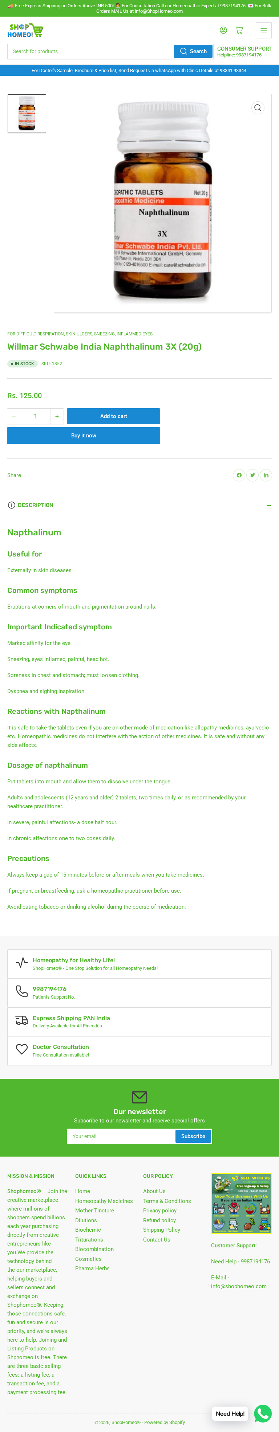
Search (198, 51)
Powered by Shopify (164, 1422)
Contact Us (156, 1239)
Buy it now (83, 435)
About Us (154, 1191)
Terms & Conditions (167, 1201)
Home (82, 1191)
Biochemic (88, 1230)
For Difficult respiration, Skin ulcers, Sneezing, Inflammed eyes (80, 334)
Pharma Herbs (92, 1268)
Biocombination (94, 1249)
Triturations (89, 1239)
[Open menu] (264, 30)
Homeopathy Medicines (104, 1201)
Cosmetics (88, 1259)
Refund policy (159, 1220)
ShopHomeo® (126, 1422)
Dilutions (86, 1220)
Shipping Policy (161, 1230)
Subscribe (193, 1136)
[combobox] (110, 51)
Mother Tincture (94, 1210)
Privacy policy (160, 1210)
